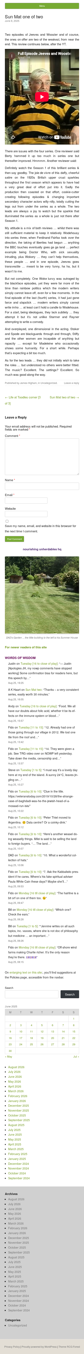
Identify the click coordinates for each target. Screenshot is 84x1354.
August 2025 (16, 1125)
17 (20, 1038)
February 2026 (17, 1096)
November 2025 (18, 1110)
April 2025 (14, 1144)
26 (42, 1044)
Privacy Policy (12, 1346)
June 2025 (15, 1134)
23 (10, 1044)
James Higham (28, 383)
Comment (12, 435)
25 (31, 1044)
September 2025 (19, 1120)
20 (52, 1038)
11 (31, 1031)
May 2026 (14, 1081)
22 (73, 1038)
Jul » (76, 1056)
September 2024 (19, 1178)
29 (73, 1044)
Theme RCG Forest (69, 1346)
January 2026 (17, 1101)
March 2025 (16, 1149)
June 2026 (15, 1076)
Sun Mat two (33, 690)
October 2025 (17, 1115)
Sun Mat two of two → (64, 397)
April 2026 (14, 1086)
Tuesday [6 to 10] (30, 791)
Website (10, 508)
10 (20, 1031)
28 (63, 1044)
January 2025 (17, 1159)
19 (42, 1038)
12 (42, 1031)
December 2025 (18, 1105)
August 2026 (16, 1067)
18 (31, 1038)
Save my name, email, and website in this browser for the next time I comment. (40, 528)
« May (8, 1056)
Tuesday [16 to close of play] (39, 663)
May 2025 (14, 1139)
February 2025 (17, 1154)
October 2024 (17, 1173)
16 (10, 1038)
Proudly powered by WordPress (39, 1346)
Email (9, 495)
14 (63, 1031)
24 (20, 1044)
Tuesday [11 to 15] (31, 727)
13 (52, 1031)
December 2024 (18, 1164)
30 (10, 1051)
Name (10, 480)
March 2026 (16, 1091)
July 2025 (14, 1130)
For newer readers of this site (26, 647)
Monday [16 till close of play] (37, 893)
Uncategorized (49, 383)
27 (52, 1044)
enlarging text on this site (26, 972)
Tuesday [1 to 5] (30, 770)
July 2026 (14, 1072)
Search (9, 988)
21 (63, 1038)
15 (73, 1031)
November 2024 (18, 1168)
